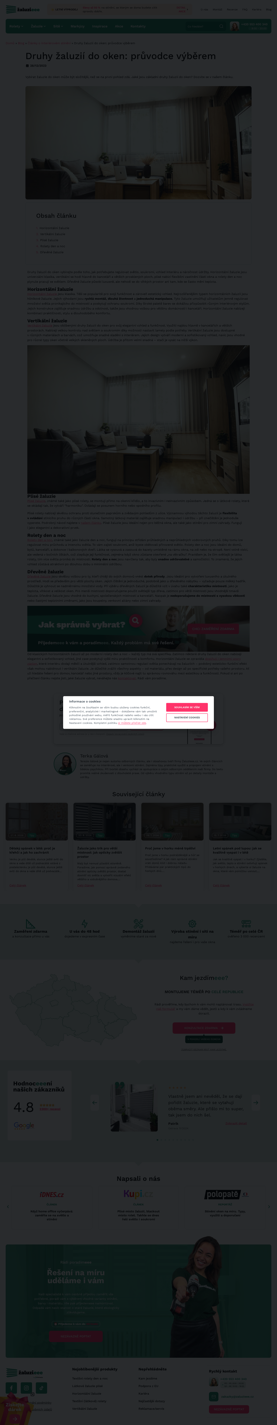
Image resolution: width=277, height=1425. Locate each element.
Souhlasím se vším (187, 707)
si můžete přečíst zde (132, 722)
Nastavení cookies (187, 717)
